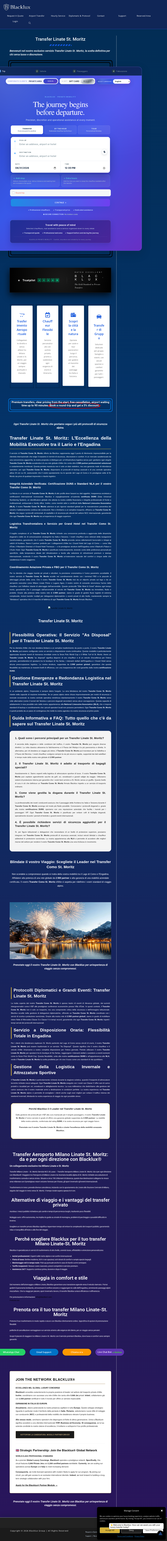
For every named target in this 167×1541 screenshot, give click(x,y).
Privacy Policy (139, 1536)
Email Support (44, 1352)
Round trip (20, 193)
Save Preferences (153, 1530)
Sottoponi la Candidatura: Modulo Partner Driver (45, 1434)
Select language (105, 81)
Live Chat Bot (105, 1352)
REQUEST (87, 81)
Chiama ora (77, 1352)
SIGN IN (50, 81)
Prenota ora (14, 1300)
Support (88, 1536)
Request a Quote (91, 1532)
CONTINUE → (60, 202)
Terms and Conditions (125, 1536)
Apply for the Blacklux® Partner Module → (36, 1485)
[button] (161, 1510)
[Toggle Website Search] (29, 23)
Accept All (109, 1530)
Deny (131, 1530)
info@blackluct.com (44, 1297)
